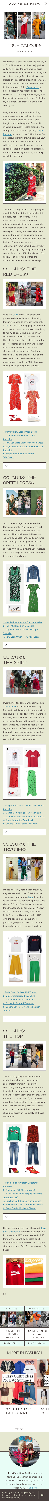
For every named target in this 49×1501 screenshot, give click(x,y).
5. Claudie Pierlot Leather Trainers (20, 823)
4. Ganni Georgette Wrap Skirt (18, 820)
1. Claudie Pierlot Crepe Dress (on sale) (22, 622)
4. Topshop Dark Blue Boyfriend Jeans (22, 1201)
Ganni (15, 314)
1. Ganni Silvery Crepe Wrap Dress (20, 431)
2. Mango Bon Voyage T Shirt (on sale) (22, 812)
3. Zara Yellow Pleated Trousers (19, 999)
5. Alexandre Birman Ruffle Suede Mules (23, 1204)
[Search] (45, 4)
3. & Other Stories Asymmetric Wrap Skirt (24, 816)
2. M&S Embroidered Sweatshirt (19, 996)
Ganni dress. (32, 87)
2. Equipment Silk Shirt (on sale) (19, 1190)
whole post (10, 706)
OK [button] (42, 1495)
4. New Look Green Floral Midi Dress (21, 637)
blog (30, 897)
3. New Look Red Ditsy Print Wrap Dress (23, 442)
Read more (31, 1487)
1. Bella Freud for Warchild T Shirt (20, 992)
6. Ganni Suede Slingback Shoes (19, 1208)
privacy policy (13, 1497)
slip (6, 325)
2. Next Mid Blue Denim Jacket (18, 626)
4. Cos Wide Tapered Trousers (18, 1003)
